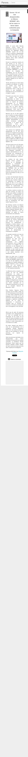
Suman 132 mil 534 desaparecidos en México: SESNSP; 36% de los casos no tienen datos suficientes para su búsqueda (14, 21)
